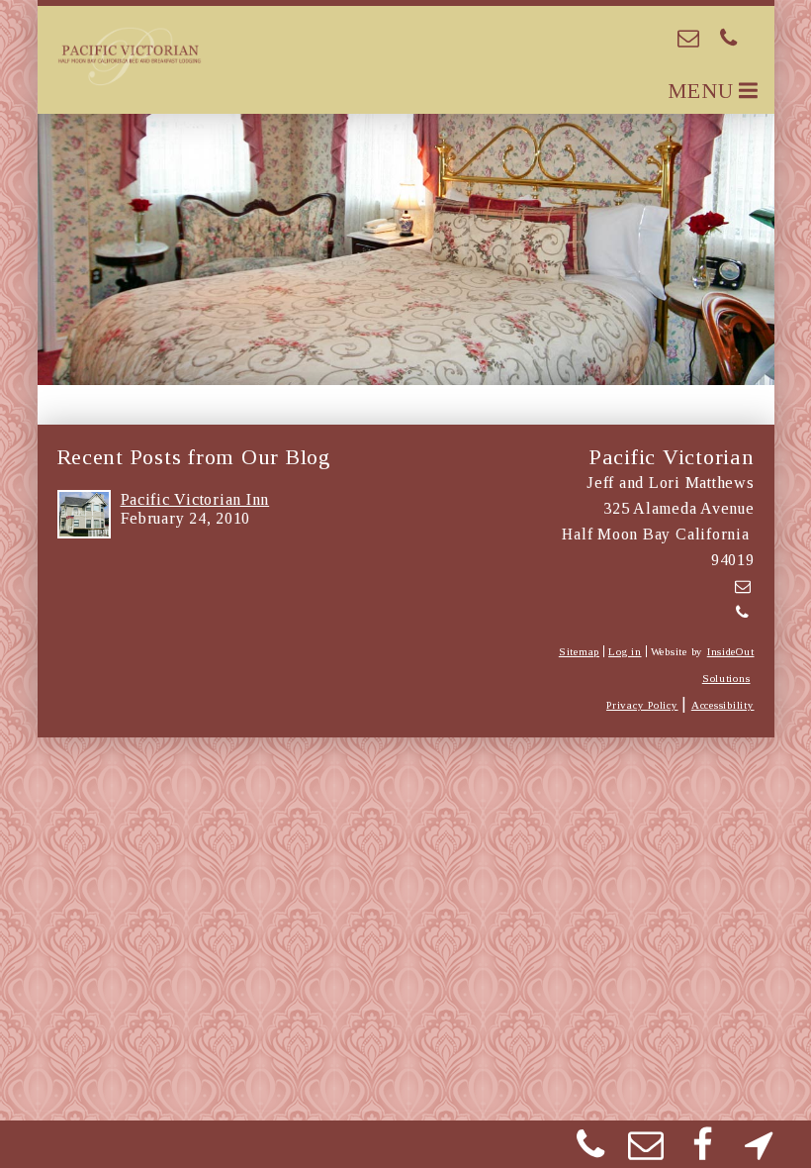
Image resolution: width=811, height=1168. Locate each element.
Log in (624, 651)
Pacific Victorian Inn (195, 499)
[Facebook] (703, 1151)
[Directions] (758, 1151)
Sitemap (579, 651)
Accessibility (723, 705)
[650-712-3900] (729, 38)
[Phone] (590, 1151)
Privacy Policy (641, 705)
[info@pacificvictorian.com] (689, 38)
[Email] (647, 1151)
